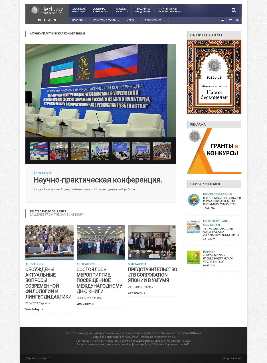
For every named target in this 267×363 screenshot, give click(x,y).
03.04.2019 (209, 265)
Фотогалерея (43, 173)
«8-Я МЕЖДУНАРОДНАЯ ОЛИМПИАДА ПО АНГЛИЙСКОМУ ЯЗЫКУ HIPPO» (221, 231)
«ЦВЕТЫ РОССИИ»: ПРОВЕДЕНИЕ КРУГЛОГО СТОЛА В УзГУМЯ (218, 258)
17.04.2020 (209, 208)
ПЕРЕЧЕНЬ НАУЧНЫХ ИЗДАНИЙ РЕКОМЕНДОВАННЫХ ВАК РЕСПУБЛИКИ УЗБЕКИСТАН (222, 201)
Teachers (143, 10)
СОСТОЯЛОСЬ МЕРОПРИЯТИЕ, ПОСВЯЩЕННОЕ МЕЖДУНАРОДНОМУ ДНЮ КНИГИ (99, 280)
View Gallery (32, 309)
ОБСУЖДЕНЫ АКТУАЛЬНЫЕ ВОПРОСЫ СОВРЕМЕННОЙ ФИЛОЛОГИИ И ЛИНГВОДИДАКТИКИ (48, 283)
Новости (209, 194)
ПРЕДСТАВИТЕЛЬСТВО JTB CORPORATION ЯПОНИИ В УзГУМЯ (152, 275)
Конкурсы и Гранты (216, 221)
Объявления (224, 194)
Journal (79, 10)
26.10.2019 (209, 238)
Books (122, 10)
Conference (169, 10)
